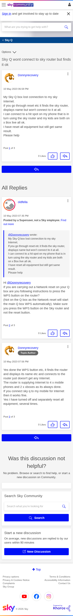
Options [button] (6, 52)
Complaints (9, 583)
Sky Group (8, 586)
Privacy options (11, 576)
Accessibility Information (57, 580)
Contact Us (64, 583)
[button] (68, 74)
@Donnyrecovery (18, 234)
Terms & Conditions (59, 576)
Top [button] (38, 569)
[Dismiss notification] (68, 14)
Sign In (68, 5)
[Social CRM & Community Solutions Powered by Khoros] (61, 608)
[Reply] (65, 156)
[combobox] (33, 27)
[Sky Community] (20, 5)
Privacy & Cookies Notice (16, 580)
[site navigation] (4, 5)
